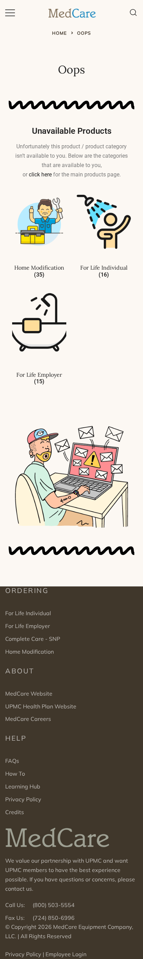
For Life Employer (27, 625)
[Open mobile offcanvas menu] (10, 12)
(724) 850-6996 (54, 917)
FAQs (12, 760)
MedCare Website (28, 693)
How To (15, 773)
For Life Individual (28, 613)
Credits (14, 812)
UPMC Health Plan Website (40, 706)
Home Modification (29, 651)
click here (40, 174)
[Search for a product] (133, 12)
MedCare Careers (28, 718)
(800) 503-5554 (54, 904)
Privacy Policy (23, 799)
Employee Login (65, 954)
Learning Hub (22, 786)
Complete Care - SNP (32, 638)
